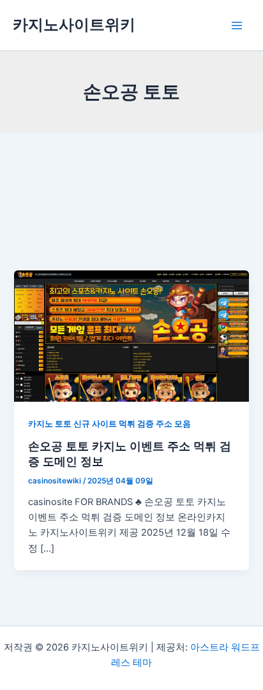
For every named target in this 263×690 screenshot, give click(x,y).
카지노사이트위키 (74, 24)
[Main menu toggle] (236, 25)
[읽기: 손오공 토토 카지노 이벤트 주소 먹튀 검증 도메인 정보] (131, 335)
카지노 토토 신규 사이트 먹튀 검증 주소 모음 (109, 424)
